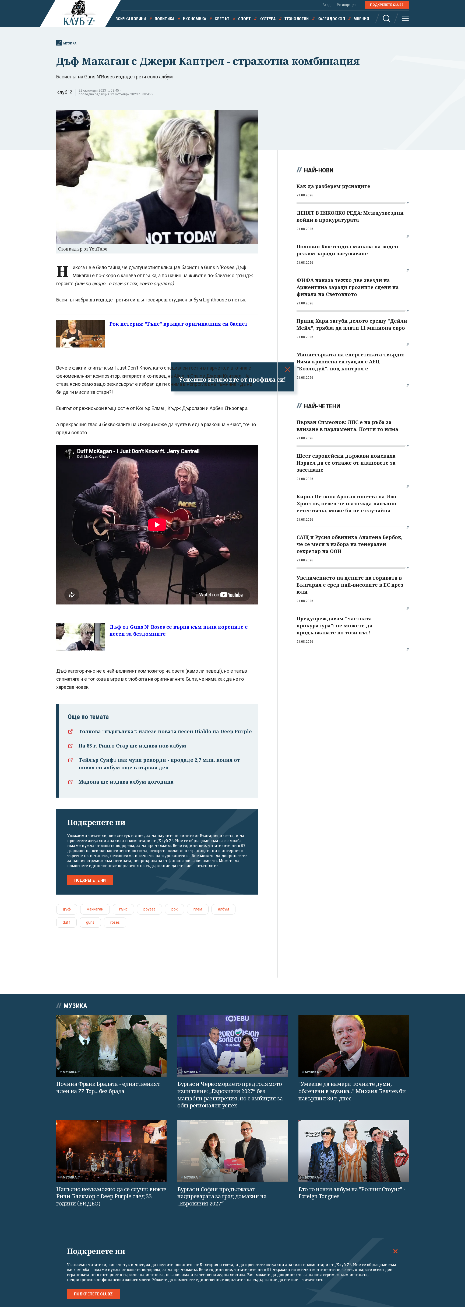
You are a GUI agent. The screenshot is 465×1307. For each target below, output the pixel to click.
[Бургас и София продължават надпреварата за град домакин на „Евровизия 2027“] (232, 1151)
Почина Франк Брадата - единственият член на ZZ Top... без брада (108, 1087)
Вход (326, 5)
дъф (67, 909)
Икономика (194, 18)
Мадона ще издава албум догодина (126, 781)
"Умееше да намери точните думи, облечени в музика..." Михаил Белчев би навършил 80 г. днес (352, 1091)
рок (174, 909)
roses (115, 922)
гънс (123, 909)
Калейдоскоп (331, 18)
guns (90, 922)
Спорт (244, 18)
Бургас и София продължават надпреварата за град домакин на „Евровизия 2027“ (222, 1196)
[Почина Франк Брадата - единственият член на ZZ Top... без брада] (111, 1046)
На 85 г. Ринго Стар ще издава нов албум (132, 745)
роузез (149, 909)
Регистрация (346, 5)
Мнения (361, 18)
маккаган (95, 909)
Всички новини (130, 18)
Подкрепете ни (90, 880)
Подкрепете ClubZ (387, 5)
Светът (222, 18)
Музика (69, 43)
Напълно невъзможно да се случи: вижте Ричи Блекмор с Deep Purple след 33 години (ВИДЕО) (111, 1196)
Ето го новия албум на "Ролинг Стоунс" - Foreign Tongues (351, 1193)
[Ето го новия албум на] (353, 1151)
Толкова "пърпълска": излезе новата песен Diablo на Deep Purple (165, 731)
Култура (267, 18)
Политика (165, 18)
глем (197, 909)
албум (223, 909)
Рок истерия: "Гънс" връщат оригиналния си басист (179, 324)
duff (66, 922)
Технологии (296, 18)
